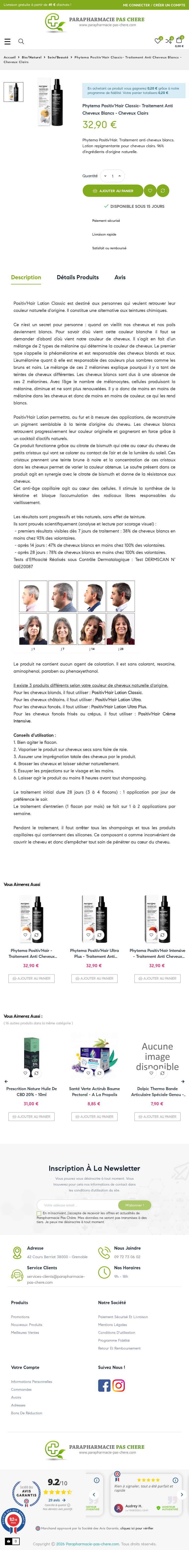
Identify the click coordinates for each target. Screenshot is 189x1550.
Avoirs (16, 1397)
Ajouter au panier (116, 191)
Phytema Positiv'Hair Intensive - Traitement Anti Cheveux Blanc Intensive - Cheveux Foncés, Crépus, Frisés (157, 954)
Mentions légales (112, 1325)
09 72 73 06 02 (127, 1257)
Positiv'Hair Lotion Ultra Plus (118, 706)
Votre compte (25, 1367)
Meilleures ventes (25, 1332)
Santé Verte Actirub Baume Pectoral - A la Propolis (94, 1091)
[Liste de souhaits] (150, 190)
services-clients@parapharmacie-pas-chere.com (56, 1279)
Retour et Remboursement (119, 1348)
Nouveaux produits (26, 1325)
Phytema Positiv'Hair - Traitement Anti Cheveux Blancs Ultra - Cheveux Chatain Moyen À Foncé (32, 954)
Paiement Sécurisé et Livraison (123, 1317)
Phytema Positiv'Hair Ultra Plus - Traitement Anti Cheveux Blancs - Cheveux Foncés (94, 954)
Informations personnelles (31, 1381)
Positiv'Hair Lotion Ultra (118, 699)
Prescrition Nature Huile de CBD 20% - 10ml (31, 1091)
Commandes (21, 1389)
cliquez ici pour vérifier (136, 1528)
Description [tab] (26, 277)
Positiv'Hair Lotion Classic (117, 692)
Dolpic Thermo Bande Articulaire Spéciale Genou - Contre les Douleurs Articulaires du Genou (157, 1092)
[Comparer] (163, 190)
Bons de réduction (26, 1413)
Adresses (18, 1405)
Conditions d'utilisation (116, 1332)
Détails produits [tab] (78, 277)
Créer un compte (169, 5)
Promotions (20, 1317)
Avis (120, 277)
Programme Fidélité (114, 1340)
